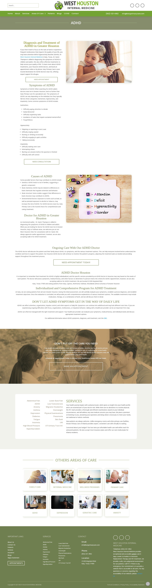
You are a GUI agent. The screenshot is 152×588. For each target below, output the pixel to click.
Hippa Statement (13, 558)
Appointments (16, 563)
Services (25, 14)
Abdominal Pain (33, 400)
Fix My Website (80, 585)
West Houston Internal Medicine (31, 57)
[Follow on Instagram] (142, 5)
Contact (75, 14)
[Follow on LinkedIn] (137, 5)
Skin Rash (59, 419)
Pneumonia (58, 416)
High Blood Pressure (31, 425)
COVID (66, 14)
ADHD (37, 404)
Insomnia (36, 422)
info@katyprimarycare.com (133, 14)
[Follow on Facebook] (132, 5)
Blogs (59, 14)
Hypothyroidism (33, 429)
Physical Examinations (53, 413)
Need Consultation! (41, 162)
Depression (35, 413)
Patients (51, 14)
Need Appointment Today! (76, 262)
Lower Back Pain (56, 400)
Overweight (58, 410)
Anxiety (37, 407)
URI (61, 422)
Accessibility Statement (137, 585)
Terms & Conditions (113, 585)
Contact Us (11, 545)
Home (10, 14)
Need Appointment (41, 79)
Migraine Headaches (54, 407)
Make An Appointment (76, 366)
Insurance (11, 553)
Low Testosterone (55, 404)
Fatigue (37, 419)
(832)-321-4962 (112, 14)
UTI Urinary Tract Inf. (54, 425)
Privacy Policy (125, 585)
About (17, 14)
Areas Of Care (37, 14)
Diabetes (36, 416)
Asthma (36, 410)
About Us (11, 542)
